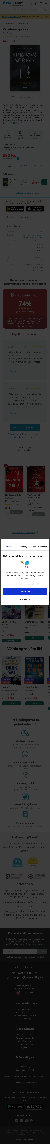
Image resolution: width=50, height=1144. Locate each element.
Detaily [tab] (24, 547)
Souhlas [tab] (9, 547)
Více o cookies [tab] (40, 547)
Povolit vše (25, 592)
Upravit (23, 599)
